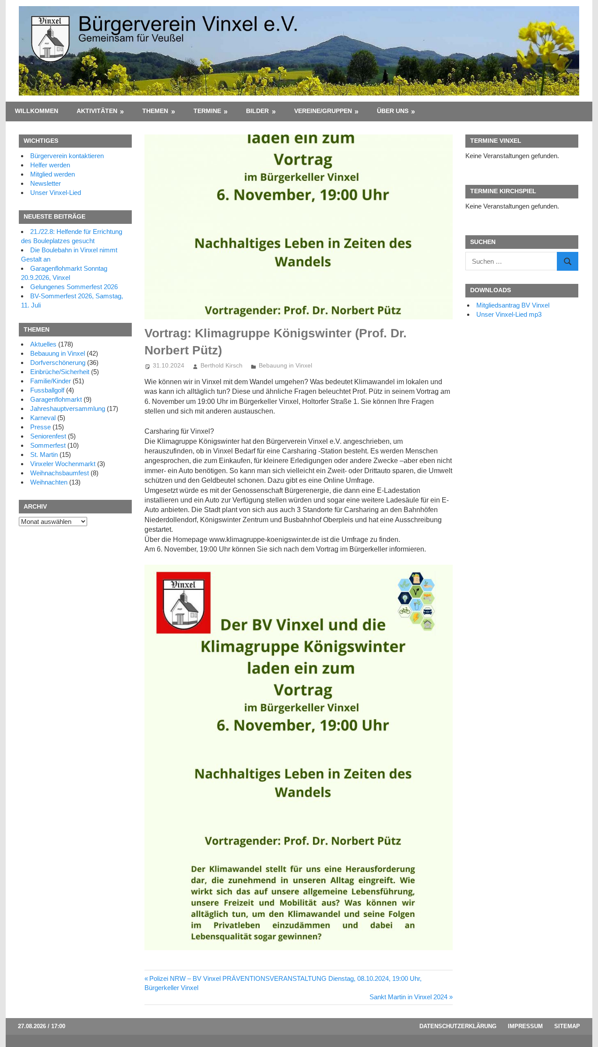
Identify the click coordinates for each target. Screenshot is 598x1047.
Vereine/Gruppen (323, 110)
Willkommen (36, 110)
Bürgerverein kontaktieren (67, 155)
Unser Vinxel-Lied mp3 (509, 314)
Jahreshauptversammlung (67, 408)
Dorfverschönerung (57, 362)
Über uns (392, 110)
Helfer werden (50, 165)
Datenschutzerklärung (457, 1026)
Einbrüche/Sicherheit (59, 371)
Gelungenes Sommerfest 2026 (74, 286)
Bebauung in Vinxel (285, 365)
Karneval (43, 417)
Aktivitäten (97, 110)
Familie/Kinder (50, 381)
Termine (207, 110)
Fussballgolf (47, 390)
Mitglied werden (52, 174)
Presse (40, 427)
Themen (155, 110)
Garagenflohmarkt (56, 399)
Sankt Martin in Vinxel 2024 (408, 997)
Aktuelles (43, 344)
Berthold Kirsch (222, 365)
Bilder (257, 110)
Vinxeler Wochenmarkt (62, 463)
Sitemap (567, 1026)
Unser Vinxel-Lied (55, 192)
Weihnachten (48, 482)
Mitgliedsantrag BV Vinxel (512, 305)
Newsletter (45, 183)
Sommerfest (48, 445)
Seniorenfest (48, 436)
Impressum (525, 1026)
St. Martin (44, 454)
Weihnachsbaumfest (59, 473)
